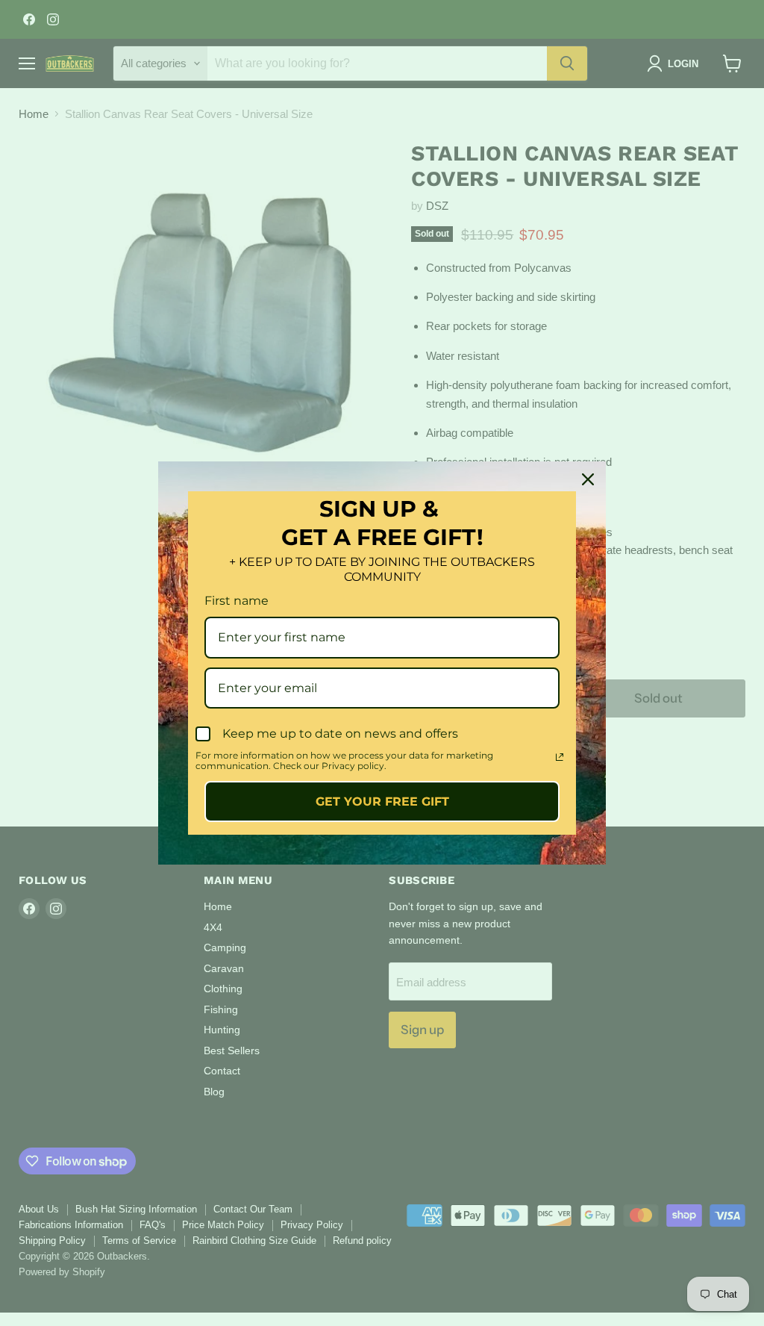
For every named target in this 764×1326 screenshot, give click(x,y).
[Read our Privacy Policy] (560, 757)
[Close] (588, 479)
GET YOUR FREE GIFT (382, 801)
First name (236, 601)
